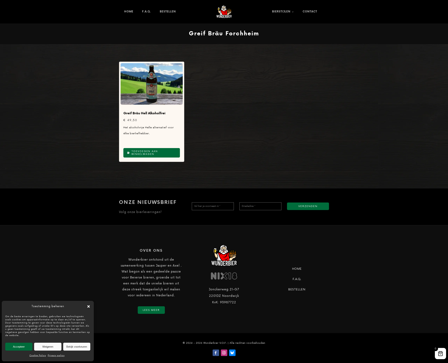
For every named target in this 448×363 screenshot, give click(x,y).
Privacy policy (56, 355)
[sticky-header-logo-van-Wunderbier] (224, 7)
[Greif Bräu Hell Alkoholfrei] (152, 66)
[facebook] (216, 353)
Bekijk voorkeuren (76, 346)
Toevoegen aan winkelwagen (144, 153)
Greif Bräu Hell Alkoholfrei (144, 113)
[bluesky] (232, 353)
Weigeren (47, 346)
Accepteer (19, 346)
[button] (88, 306)
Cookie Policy (37, 355)
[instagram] (224, 353)
